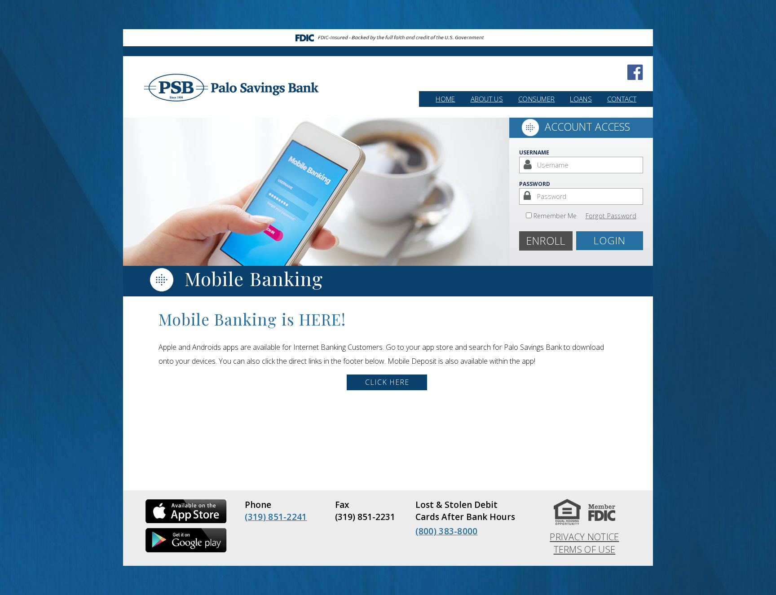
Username (534, 152)
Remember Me (555, 216)
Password (534, 184)
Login (610, 240)
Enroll (545, 241)
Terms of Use (585, 549)
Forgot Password (611, 216)
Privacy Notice (584, 536)
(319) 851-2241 (276, 517)
